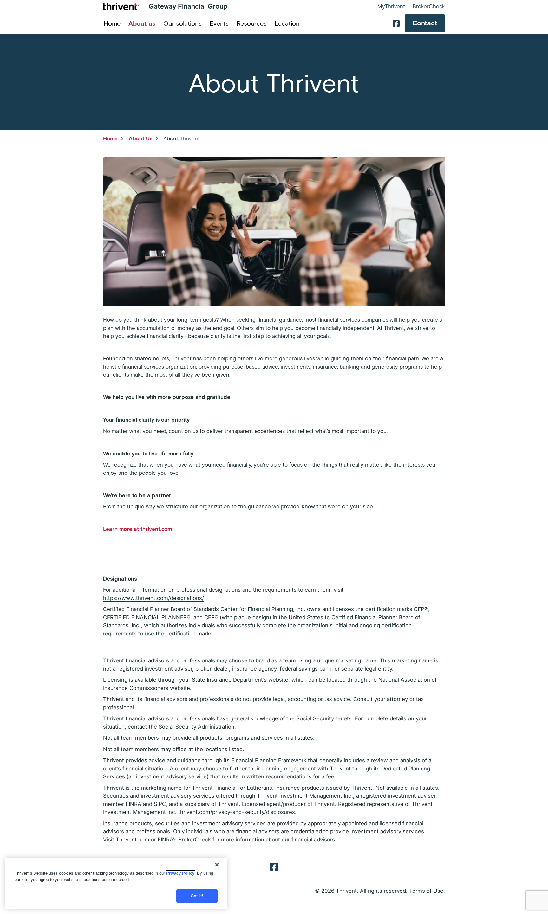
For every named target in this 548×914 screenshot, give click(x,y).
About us (141, 23)
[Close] (217, 865)
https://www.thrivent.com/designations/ (153, 598)
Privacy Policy (180, 873)
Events (219, 23)
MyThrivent (391, 6)
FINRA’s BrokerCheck (184, 839)
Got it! (197, 895)
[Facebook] (274, 866)
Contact (424, 23)
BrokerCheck (429, 6)
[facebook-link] (396, 23)
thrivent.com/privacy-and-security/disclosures (236, 812)
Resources (252, 23)
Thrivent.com (132, 839)
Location (287, 23)
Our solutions (182, 23)
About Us (140, 138)
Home (112, 23)
